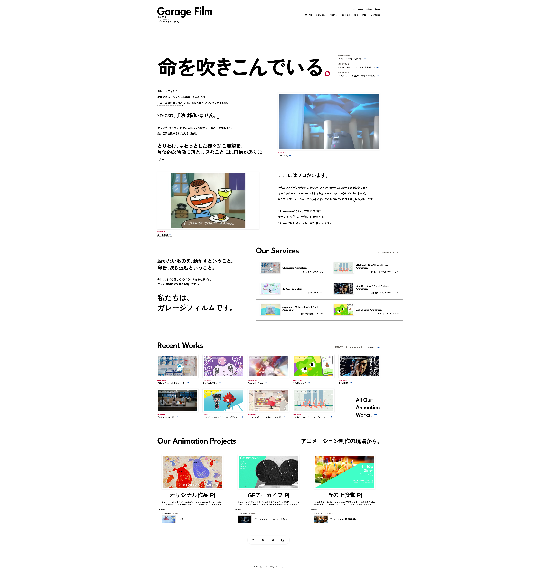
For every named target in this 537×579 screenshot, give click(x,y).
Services (321, 15)
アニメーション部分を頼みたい (350, 58)
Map (378, 9)
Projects (345, 15)
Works (308, 15)
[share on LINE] (282, 540)
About (333, 15)
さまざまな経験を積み (170, 103)
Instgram (360, 9)
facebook (368, 9)
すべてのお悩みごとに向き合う (337, 199)
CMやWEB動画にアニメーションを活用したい (356, 67)
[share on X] (273, 540)
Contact (375, 15)
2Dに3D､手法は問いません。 (187, 115)
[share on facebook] (263, 540)
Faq (356, 15)
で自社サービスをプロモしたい (357, 76)
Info (364, 15)
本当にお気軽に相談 (177, 284)
